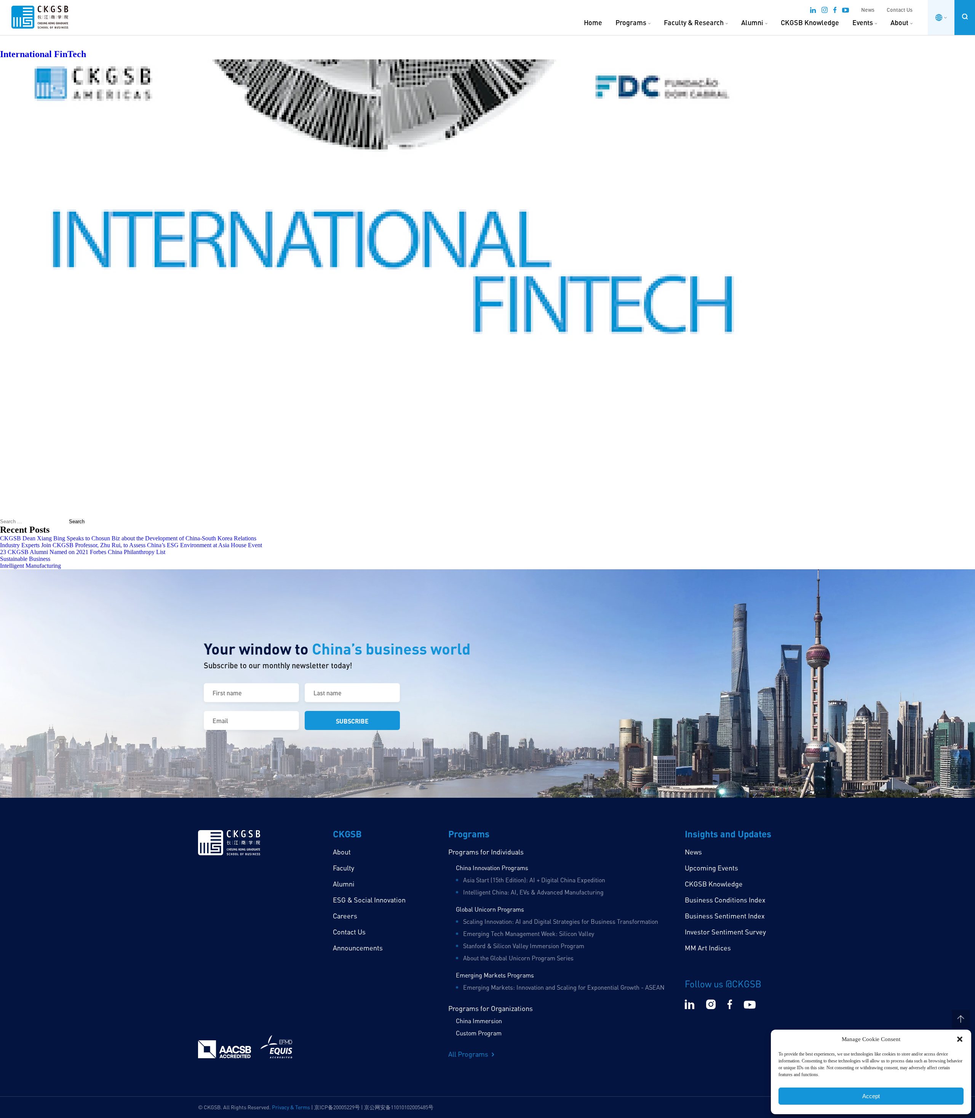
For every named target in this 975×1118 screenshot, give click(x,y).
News (867, 9)
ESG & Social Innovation (369, 900)
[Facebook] (834, 11)
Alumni (752, 22)
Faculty (343, 868)
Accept (871, 1096)
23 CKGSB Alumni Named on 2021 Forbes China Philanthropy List (82, 552)
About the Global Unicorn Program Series (518, 958)
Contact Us (900, 9)
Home (593, 22)
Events (862, 22)
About (899, 22)
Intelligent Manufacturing (30, 565)
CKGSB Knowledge (810, 22)
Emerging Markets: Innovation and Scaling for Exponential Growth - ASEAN (564, 987)
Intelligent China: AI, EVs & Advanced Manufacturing (533, 892)
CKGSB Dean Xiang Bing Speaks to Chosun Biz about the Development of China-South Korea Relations (128, 538)
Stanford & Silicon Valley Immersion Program (523, 946)
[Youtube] (845, 11)
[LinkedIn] (813, 11)
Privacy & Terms (291, 1107)
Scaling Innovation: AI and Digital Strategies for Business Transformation (560, 921)
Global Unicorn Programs (490, 909)
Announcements (358, 948)
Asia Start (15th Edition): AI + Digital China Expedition (534, 880)
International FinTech (43, 54)
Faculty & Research (694, 22)
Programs (630, 22)
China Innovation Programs (492, 868)
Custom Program (479, 1033)
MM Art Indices (708, 948)
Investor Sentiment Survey (725, 932)
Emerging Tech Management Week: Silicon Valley (528, 934)
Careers (345, 916)
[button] (960, 1039)
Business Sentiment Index (725, 916)
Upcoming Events (711, 868)
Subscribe (352, 721)
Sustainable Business (25, 559)
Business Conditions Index (725, 900)
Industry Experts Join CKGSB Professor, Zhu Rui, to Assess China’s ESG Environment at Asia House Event (131, 545)
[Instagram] (825, 11)
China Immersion (479, 1021)
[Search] (964, 16)
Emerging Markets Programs (495, 975)
